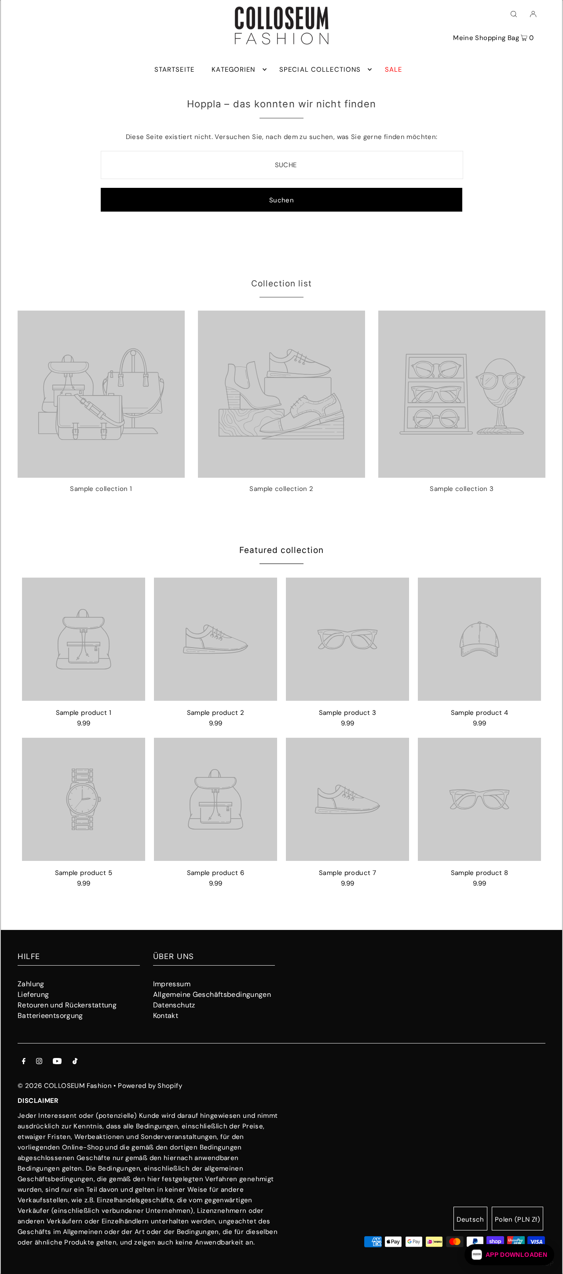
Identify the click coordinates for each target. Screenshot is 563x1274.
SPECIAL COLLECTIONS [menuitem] (320, 69)
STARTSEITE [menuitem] (174, 69)
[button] (509, 1254)
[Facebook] (24, 1062)
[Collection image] (101, 474)
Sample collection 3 (462, 488)
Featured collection (281, 550)
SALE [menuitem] (393, 69)
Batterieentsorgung (50, 1015)
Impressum (171, 983)
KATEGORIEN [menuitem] (233, 69)
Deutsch (470, 1219)
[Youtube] (57, 1062)
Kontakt (166, 1015)
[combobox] (282, 165)
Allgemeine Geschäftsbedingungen (212, 994)
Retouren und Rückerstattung (67, 1005)
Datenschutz (174, 1005)
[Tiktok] (75, 1062)
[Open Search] (513, 13)
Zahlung (31, 983)
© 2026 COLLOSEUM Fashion (65, 1085)
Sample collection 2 (281, 488)
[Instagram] (39, 1062)
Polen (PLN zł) (517, 1219)
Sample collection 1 (101, 488)
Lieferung (33, 994)
